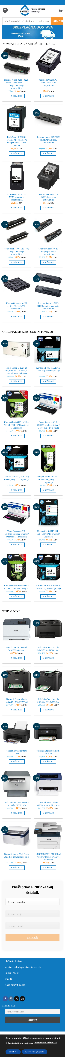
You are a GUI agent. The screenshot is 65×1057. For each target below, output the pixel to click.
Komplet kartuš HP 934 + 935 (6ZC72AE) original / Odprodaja (48, 534)
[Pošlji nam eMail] (22, 998)
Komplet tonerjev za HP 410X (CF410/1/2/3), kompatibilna (16, 306)
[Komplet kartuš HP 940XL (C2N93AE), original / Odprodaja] (48, 458)
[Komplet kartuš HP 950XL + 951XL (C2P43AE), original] (16, 567)
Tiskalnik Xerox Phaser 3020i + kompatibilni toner (48, 804)
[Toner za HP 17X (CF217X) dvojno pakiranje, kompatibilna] (16, 230)
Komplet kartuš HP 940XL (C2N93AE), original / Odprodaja (48, 479)
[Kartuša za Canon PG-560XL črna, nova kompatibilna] (16, 176)
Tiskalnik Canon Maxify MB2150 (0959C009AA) (48, 649)
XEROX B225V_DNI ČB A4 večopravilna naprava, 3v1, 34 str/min (48, 857)
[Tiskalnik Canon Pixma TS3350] (16, 732)
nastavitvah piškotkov (46, 1042)
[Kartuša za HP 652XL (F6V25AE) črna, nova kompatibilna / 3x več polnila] (16, 119)
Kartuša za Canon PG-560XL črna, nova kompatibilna (16, 197)
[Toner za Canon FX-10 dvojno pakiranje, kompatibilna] (48, 230)
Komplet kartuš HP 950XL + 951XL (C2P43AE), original (16, 587)
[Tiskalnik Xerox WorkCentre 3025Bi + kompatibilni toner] (16, 836)
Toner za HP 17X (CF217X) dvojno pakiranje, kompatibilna (16, 251)
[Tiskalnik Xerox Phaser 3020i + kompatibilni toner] (48, 784)
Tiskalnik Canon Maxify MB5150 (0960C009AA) (48, 700)
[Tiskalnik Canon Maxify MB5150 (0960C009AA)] (48, 681)
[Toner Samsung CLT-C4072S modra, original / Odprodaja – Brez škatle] (48, 404)
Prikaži (32, 937)
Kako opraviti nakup (15, 984)
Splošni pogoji (12, 972)
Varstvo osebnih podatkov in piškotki (23, 967)
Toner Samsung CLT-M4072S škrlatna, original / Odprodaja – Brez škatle (17, 534)
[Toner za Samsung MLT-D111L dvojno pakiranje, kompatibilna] (48, 285)
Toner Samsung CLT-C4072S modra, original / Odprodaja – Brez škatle (48, 425)
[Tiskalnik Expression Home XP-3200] (48, 732)
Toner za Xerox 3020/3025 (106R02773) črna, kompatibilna (48, 140)
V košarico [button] (16, 96)
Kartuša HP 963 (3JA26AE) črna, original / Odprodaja (48, 369)
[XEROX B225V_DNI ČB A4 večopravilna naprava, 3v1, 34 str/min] (48, 836)
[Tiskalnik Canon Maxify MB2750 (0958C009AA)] (16, 681)
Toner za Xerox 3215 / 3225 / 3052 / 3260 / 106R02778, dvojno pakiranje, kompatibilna (16, 84)
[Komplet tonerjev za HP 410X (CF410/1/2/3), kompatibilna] (16, 285)
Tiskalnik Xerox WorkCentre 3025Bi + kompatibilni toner (16, 855)
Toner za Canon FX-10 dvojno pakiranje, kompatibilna (48, 251)
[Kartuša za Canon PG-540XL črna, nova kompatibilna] (48, 176)
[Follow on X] (16, 998)
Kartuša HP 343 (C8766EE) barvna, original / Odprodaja (48, 587)
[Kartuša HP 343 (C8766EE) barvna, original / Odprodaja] (48, 567)
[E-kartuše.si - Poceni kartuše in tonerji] (32, 10)
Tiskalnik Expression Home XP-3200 (48, 752)
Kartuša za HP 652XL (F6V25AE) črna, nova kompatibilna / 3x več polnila (17, 141)
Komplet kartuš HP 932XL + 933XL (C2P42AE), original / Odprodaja (16, 425)
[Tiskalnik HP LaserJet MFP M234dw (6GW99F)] (16, 784)
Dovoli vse (13, 1052)
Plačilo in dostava (13, 961)
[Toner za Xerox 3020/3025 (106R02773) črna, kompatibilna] (48, 119)
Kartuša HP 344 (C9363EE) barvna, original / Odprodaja (16, 478)
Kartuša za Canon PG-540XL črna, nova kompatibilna (48, 197)
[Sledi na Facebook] (5, 998)
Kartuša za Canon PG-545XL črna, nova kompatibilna (48, 83)
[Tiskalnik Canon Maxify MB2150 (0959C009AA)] (48, 629)
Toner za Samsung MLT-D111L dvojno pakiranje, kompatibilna (48, 306)
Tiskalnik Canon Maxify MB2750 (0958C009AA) (17, 700)
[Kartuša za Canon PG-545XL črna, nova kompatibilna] (48, 61)
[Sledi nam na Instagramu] (11, 998)
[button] (5, 10)
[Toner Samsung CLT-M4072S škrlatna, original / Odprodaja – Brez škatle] (16, 513)
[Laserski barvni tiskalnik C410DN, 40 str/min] (16, 629)
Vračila (8, 978)
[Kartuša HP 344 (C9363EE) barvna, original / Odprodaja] (16, 458)
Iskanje (58, 21)
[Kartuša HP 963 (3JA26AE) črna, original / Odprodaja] (48, 349)
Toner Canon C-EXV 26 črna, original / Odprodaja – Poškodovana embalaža (17, 371)
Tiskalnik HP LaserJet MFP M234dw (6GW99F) (17, 804)
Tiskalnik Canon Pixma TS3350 (16, 752)
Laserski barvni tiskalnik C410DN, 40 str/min (16, 649)
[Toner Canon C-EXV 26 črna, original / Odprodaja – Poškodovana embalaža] (16, 349)
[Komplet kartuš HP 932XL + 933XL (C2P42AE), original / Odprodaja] (16, 404)
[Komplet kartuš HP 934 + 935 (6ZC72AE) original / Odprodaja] (48, 513)
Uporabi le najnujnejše (34, 1052)
